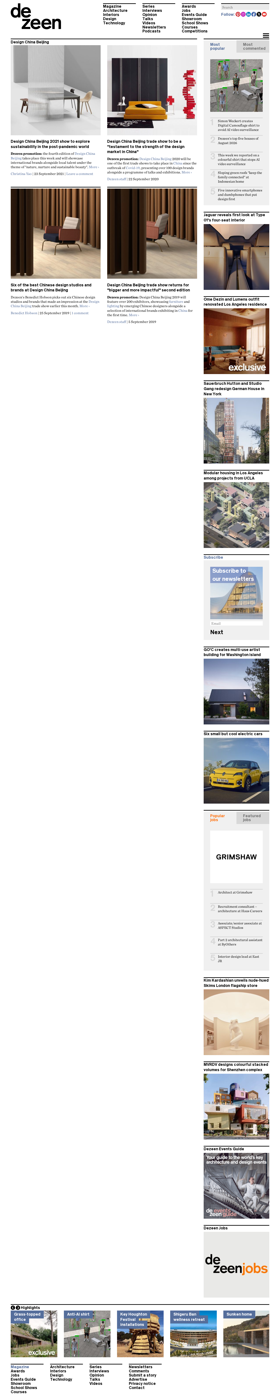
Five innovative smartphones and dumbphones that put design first (240, 194)
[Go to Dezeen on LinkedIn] (248, 15)
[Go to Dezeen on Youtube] (264, 15)
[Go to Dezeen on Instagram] (243, 15)
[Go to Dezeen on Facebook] (254, 15)
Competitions (195, 31)
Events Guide (194, 15)
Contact (137, 1388)
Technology (114, 23)
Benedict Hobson (24, 313)
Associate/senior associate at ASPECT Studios (240, 925)
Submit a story (142, 1375)
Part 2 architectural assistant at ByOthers (240, 942)
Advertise (138, 1379)
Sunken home (239, 1314)
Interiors (111, 15)
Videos (148, 23)
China (177, 163)
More (94, 167)
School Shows (195, 23)
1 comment (80, 313)
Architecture (115, 10)
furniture (176, 301)
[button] (266, 36)
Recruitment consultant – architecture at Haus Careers (240, 908)
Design (109, 19)
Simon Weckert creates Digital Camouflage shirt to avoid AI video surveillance (238, 125)
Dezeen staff (116, 179)
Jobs (186, 10)
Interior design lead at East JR (238, 958)
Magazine (112, 6)
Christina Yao (21, 173)
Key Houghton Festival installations (133, 1319)
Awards (189, 6)
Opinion (149, 15)
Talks (147, 19)
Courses (190, 27)
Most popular (217, 46)
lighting (113, 306)
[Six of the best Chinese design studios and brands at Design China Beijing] (56, 235)
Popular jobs (217, 818)
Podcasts (151, 31)
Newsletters (154, 27)
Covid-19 (133, 168)
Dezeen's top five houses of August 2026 (238, 140)
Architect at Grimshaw (235, 892)
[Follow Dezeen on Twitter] (259, 15)
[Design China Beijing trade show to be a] (152, 92)
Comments (139, 1371)
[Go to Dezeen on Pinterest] (238, 15)
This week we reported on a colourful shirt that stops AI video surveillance (239, 159)
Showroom (192, 19)
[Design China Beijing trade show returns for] (152, 235)
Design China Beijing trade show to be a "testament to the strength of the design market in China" (145, 146)
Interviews (152, 10)
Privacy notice (142, 1384)
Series (148, 6)
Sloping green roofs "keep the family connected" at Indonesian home (240, 177)
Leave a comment (79, 173)
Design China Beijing (155, 159)
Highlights (30, 1308)
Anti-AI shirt (78, 1314)
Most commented (254, 46)
